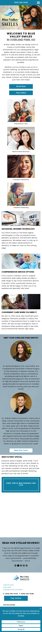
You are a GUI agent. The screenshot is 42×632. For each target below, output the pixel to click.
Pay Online (21, 92)
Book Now (21, 86)
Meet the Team (21, 450)
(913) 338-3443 (11, 594)
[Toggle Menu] (38, 2)
